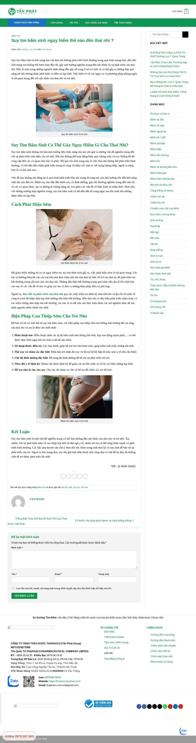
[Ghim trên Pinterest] (79, 476)
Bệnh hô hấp (157, 125)
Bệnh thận (155, 149)
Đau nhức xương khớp (162, 214)
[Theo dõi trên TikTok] (149, 706)
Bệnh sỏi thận (157, 143)
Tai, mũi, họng (157, 279)
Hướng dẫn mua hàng (162, 634)
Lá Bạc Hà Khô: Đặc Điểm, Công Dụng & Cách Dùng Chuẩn (168, 94)
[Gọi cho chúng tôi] (165, 706)
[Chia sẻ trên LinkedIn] (85, 476)
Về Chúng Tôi (157, 307)
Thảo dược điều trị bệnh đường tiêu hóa (167, 287)
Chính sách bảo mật (161, 656)
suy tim (76, 487)
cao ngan (46, 49)
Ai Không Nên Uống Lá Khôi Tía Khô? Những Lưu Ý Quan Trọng (167, 54)
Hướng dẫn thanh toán (162, 640)
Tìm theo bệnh (123, 22)
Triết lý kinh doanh (114, 637)
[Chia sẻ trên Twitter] (68, 476)
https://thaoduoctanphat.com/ (64, 681)
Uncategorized (158, 301)
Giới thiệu (109, 631)
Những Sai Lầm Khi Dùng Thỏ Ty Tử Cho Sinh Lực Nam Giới (168, 74)
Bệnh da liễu (157, 119)
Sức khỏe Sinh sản (160, 273)
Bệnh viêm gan (158, 173)
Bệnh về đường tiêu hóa (163, 167)
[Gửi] (185, 34)
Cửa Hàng (57, 22)
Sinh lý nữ (155, 261)
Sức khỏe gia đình (96, 22)
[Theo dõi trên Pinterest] (170, 706)
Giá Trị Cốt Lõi (112, 648)
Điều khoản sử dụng (161, 661)
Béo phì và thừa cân (161, 184)
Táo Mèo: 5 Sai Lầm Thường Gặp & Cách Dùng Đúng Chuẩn (168, 64)
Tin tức (74, 22)
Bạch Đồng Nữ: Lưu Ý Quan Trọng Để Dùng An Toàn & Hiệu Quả (169, 84)
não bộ (64, 487)
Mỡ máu (154, 238)
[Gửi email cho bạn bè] (74, 476)
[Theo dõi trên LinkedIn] (175, 706)
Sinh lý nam (156, 256)
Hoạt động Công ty (114, 658)
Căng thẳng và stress (161, 190)
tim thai (84, 487)
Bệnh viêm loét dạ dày (162, 179)
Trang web (103, 574)
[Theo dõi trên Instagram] (144, 706)
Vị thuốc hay (157, 313)
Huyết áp (155, 226)
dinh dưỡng (156, 220)
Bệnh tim (15, 36)
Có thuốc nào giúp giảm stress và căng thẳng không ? (104, 520)
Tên (14, 574)
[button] (45, 11)
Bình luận (17, 547)
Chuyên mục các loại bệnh (164, 208)
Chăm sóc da (157, 196)
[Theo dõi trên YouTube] (180, 706)
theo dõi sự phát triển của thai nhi (42, 293)
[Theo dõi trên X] (154, 706)
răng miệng (156, 250)
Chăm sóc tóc (157, 202)
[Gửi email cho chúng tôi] (159, 706)
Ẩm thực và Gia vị (160, 113)
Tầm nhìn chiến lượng (116, 642)
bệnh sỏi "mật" (158, 137)
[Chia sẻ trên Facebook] (63, 476)
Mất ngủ (154, 232)
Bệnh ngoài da (158, 131)
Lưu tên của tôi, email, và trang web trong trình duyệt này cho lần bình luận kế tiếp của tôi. (64, 588)
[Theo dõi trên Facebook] (139, 706)
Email (58, 574)
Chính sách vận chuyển (163, 645)
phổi (70, 487)
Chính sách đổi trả (160, 651)
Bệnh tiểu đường (159, 155)
